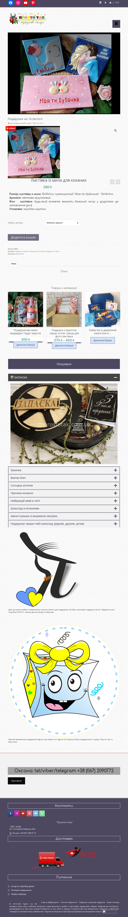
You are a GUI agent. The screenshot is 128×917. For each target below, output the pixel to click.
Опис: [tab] (14, 263)
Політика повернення (21, 890)
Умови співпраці (18, 894)
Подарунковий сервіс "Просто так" (28, 123)
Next (117, 320)
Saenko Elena (19, 254)
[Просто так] (64, 17)
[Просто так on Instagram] (17, 813)
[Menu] (116, 24)
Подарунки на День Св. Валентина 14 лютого (30, 251)
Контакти (16, 780)
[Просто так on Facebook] (10, 813)
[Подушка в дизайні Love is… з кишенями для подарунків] (112, 181)
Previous (10, 320)
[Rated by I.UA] (109, 911)
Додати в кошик (23, 237)
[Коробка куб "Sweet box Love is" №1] (118, 181)
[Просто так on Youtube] (23, 813)
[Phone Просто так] (42, 813)
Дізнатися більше (25, 344)
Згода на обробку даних (22, 886)
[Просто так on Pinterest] (29, 813)
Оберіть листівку (15, 222)
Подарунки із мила (52, 251)
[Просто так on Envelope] (36, 813)
